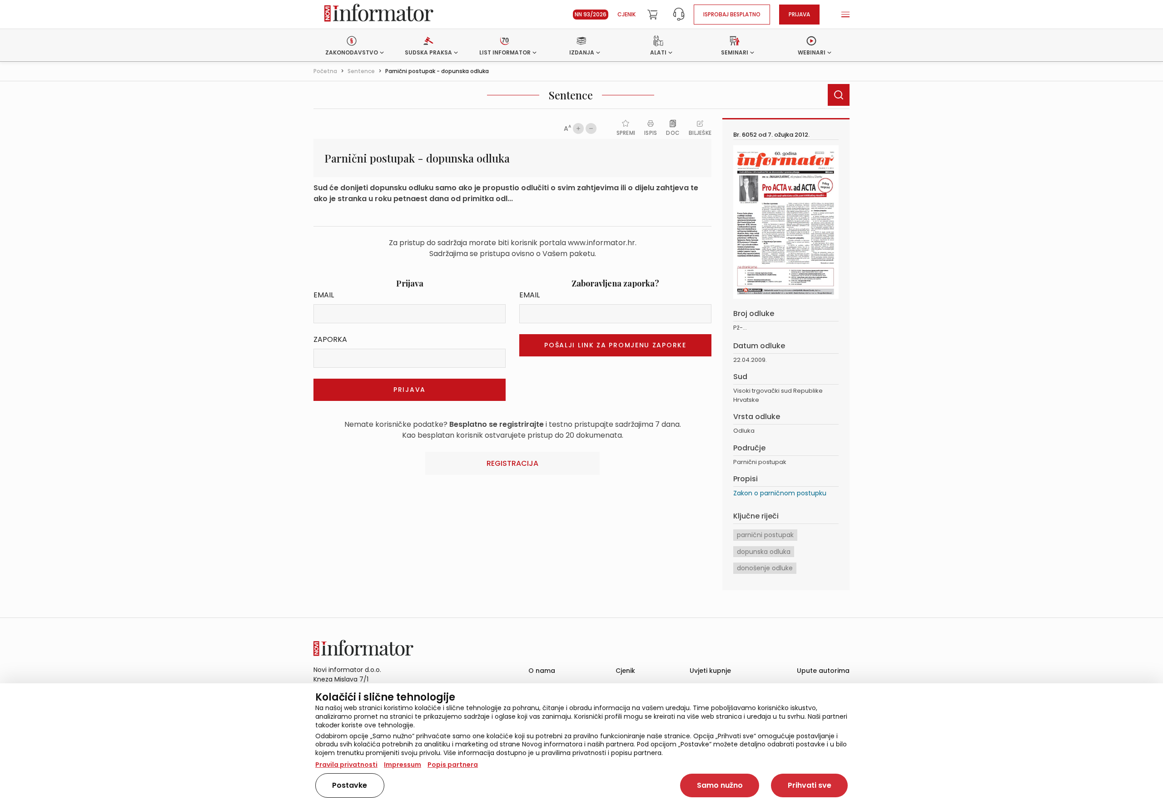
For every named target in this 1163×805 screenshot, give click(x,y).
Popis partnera (452, 764)
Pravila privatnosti (346, 764)
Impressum (402, 764)
